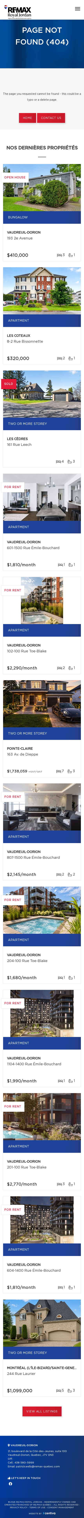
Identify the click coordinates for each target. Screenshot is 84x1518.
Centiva (49, 1513)
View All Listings (41, 1411)
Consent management (60, 1508)
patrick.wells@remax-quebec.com (38, 1466)
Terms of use (37, 1508)
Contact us (51, 118)
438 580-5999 (24, 1462)
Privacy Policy (18, 1508)
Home (27, 118)
